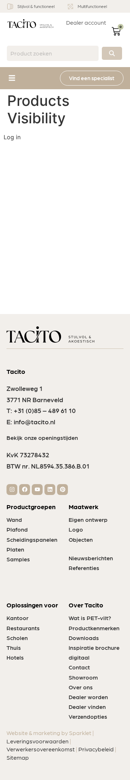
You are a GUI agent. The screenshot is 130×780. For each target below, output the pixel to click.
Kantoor (17, 617)
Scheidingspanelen (31, 539)
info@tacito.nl (34, 421)
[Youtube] (37, 489)
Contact (79, 667)
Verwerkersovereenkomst (40, 749)
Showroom (83, 677)
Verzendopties (88, 716)
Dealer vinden (87, 706)
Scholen (17, 637)
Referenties (84, 567)
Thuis (13, 647)
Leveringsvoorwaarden (37, 741)
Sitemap (17, 757)
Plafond (17, 529)
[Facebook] (24, 489)
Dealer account (86, 22)
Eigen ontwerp (88, 519)
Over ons (81, 687)
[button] (11, 78)
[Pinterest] (62, 489)
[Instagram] (11, 489)
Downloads (84, 637)
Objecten (81, 539)
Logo (76, 529)
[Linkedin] (49, 489)
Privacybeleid (96, 749)
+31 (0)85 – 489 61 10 (45, 410)
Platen (15, 549)
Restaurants (23, 627)
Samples (18, 559)
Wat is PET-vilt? (90, 617)
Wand (14, 519)
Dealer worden (88, 696)
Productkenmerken (94, 627)
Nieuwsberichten (91, 557)
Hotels (15, 657)
